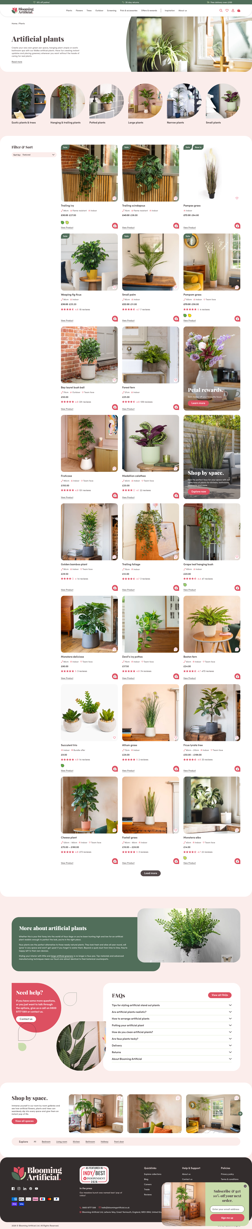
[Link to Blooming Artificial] (23, 10)
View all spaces (24, 1121)
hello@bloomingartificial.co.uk (116, 1207)
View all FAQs (220, 995)
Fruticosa (66, 476)
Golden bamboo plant (74, 564)
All (35, 1141)
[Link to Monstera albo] (211, 805)
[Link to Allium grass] (150, 712)
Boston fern (190, 656)
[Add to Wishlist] (114, 198)
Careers (148, 1184)
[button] (240, 1114)
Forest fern (128, 387)
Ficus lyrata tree (193, 745)
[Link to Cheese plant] (89, 805)
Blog (146, 1179)
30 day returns (132, 2)
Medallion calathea (134, 476)
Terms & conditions (229, 1179)
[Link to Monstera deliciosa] (89, 624)
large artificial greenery (62, 955)
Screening (111, 10)
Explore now (198, 491)
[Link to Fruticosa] (89, 443)
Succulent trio (69, 745)
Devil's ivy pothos (132, 656)
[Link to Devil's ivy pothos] (150, 624)
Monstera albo (192, 837)
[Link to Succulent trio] (89, 712)
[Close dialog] (245, 1186)
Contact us (26, 1019)
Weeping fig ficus (71, 294)
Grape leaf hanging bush (198, 564)
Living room (61, 1141)
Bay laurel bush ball (73, 387)
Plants (69, 10)
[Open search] (221, 10)
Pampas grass (192, 205)
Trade (147, 1189)
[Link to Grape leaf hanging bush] (211, 531)
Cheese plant (69, 837)
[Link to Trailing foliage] (150, 531)
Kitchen (76, 1141)
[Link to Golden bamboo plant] (89, 531)
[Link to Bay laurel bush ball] (89, 354)
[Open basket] (238, 10)
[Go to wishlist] (227, 10)
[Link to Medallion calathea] (150, 443)
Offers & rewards (149, 10)
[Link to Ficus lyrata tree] (211, 712)
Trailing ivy (67, 205)
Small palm (129, 294)
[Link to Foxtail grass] (150, 805)
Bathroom (90, 1141)
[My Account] (232, 10)
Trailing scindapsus (133, 205)
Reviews (148, 1194)
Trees (89, 10)
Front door (119, 1141)
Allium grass (129, 745)
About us (182, 10)
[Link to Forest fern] (150, 354)
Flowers (79, 10)
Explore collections (152, 1174)
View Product (67, 228)
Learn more (198, 403)
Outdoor (99, 10)
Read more (17, 61)
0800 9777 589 (89, 1207)
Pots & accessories (128, 10)
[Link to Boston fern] (211, 624)
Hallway (104, 1141)
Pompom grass (192, 294)
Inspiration (170, 10)
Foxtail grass (129, 837)
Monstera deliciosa (72, 656)
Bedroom (46, 1141)
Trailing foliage (131, 564)
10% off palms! (43, 2)
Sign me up (227, 1217)
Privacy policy (227, 1174)
